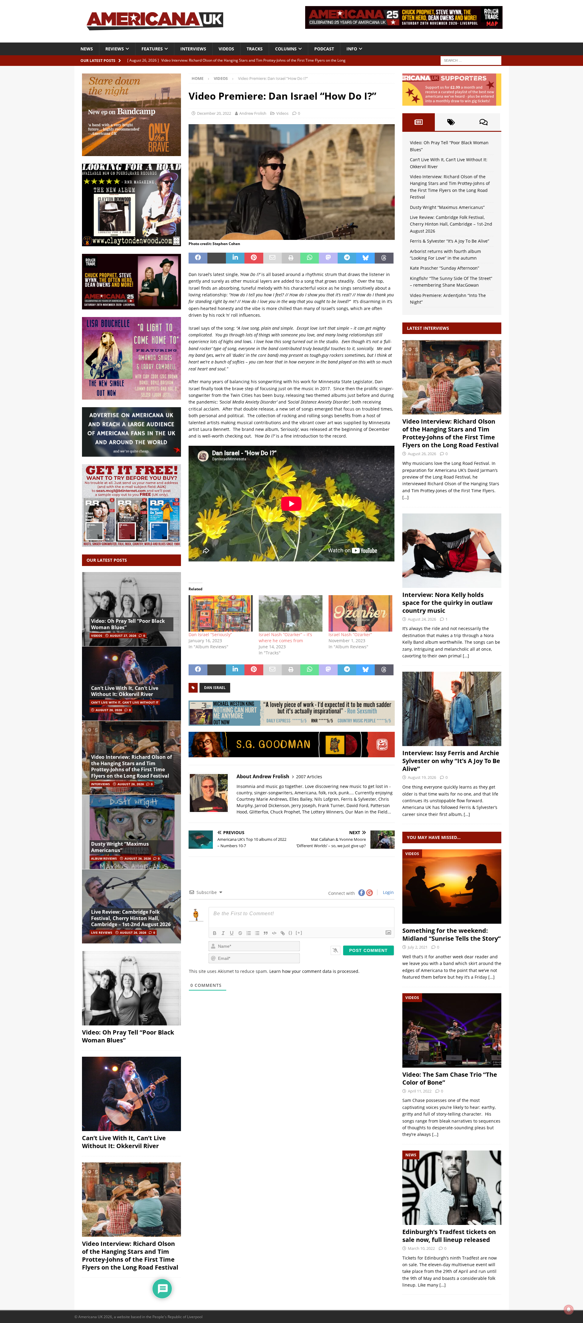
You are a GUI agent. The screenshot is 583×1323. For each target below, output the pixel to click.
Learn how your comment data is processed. (314, 971)
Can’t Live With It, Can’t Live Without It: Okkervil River (124, 691)
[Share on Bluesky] (365, 258)
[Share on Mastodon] (328, 258)
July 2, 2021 (418, 947)
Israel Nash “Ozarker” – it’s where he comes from (285, 637)
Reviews (114, 49)
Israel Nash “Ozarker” (350, 634)
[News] (451, 1188)
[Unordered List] (257, 933)
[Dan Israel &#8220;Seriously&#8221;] (220, 613)
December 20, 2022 (214, 113)
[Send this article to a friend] (272, 258)
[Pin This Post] (253, 258)
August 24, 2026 (422, 619)
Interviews (193, 49)
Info (351, 49)
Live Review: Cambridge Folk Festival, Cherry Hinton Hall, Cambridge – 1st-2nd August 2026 (131, 918)
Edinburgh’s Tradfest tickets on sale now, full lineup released (449, 1236)
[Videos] (451, 886)
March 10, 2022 (421, 1248)
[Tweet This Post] (216, 258)
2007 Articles (309, 776)
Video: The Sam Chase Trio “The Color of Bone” (449, 1078)
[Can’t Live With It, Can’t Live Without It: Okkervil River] (131, 683)
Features (152, 49)
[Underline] (231, 933)
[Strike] (240, 933)
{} (290, 932)
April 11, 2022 (419, 1091)
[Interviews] (451, 377)
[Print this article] (291, 258)
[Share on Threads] (384, 258)
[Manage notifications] (569, 1309)
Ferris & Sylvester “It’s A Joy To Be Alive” (449, 241)
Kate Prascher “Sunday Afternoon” (444, 268)
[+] (299, 932)
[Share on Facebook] (198, 258)
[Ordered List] (248, 933)
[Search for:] (471, 60)
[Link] (282, 933)
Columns (286, 49)
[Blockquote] (265, 933)
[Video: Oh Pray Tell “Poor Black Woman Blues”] (131, 609)
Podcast (324, 49)
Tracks (255, 49)
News (86, 49)
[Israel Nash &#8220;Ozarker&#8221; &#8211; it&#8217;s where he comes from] (290, 613)
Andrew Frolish (252, 113)
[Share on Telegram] (347, 258)
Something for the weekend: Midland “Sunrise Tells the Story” (451, 934)
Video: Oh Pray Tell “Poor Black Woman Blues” (128, 624)
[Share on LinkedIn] (235, 258)
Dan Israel (215, 687)
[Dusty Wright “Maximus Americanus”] (131, 832)
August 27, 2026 (123, 635)
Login (388, 892)
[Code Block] (274, 933)
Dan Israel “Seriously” (210, 634)
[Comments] (483, 122)
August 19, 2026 (422, 777)
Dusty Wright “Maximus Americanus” (120, 847)
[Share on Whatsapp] (309, 258)
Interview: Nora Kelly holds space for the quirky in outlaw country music (447, 603)
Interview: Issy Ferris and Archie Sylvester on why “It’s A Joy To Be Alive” (451, 761)
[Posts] (418, 122)
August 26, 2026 (109, 710)
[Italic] (223, 933)
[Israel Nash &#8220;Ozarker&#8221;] (360, 613)
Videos (226, 49)
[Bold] (214, 933)
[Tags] (451, 122)
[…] (405, 497)
